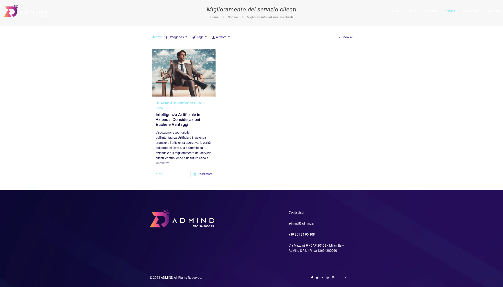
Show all (347, 37)
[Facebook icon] (312, 278)
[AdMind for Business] (26, 11)
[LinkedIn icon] (328, 278)
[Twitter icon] (317, 278)
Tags (200, 37)
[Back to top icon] (346, 277)
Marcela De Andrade (175, 103)
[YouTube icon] (322, 278)
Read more (205, 174)
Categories (176, 37)
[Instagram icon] (333, 278)
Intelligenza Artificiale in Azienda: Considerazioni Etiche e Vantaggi (178, 119)
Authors (221, 37)
